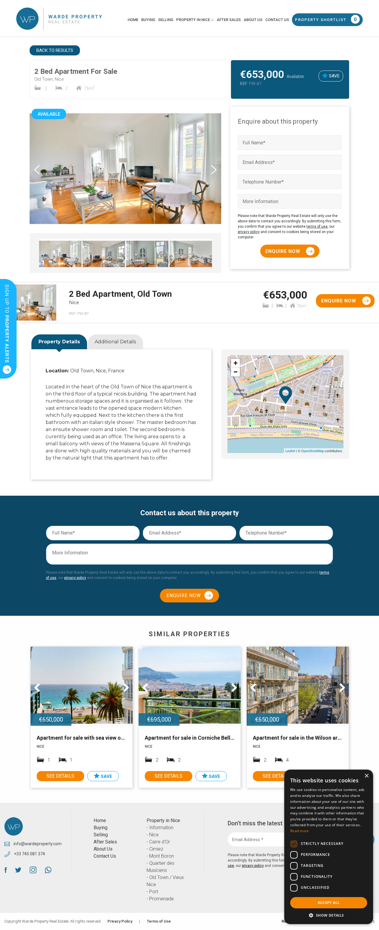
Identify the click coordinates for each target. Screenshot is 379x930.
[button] (328, 915)
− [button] (235, 372)
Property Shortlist (326, 19)
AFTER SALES (229, 19)
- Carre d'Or (158, 842)
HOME (133, 19)
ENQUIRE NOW (283, 251)
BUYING (148, 19)
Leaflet (290, 450)
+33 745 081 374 (29, 853)
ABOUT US (253, 19)
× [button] (366, 776)
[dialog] (328, 847)
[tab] (59, 342)
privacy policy (249, 232)
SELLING (165, 19)
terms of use (316, 226)
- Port (152, 891)
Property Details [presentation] (59, 341)
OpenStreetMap (312, 450)
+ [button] (235, 363)
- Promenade (160, 899)
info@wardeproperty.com (37, 843)
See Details (60, 776)
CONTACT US (277, 19)
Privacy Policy (119, 921)
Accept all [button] (329, 902)
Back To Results (54, 50)
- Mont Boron (160, 856)
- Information (160, 827)
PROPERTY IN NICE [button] (193, 19)
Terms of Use (159, 921)
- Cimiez (155, 849)
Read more (299, 830)
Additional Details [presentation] (115, 341)
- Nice (153, 835)
